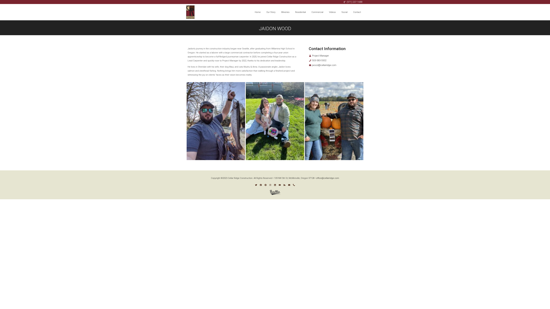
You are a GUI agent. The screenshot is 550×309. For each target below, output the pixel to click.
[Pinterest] (266, 185)
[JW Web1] (334, 121)
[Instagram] (270, 185)
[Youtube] (280, 185)
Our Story (270, 12)
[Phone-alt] (294, 185)
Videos (332, 12)
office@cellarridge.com (327, 178)
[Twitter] (256, 185)
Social (344, 12)
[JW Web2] (216, 121)
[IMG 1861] (275, 121)
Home (258, 12)
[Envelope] (289, 185)
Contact (357, 12)
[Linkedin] (275, 185)
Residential (300, 12)
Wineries (285, 12)
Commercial (317, 12)
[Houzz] (284, 185)
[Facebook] (261, 185)
